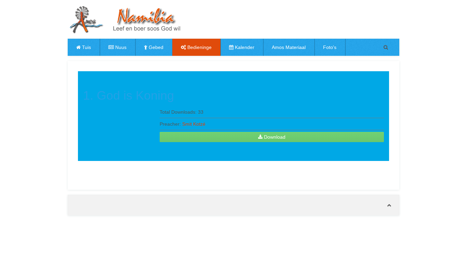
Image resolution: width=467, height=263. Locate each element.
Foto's (329, 47)
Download (274, 137)
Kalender (244, 47)
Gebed (155, 47)
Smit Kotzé (193, 124)
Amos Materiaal (289, 47)
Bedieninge (199, 47)
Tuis (86, 47)
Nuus (120, 47)
